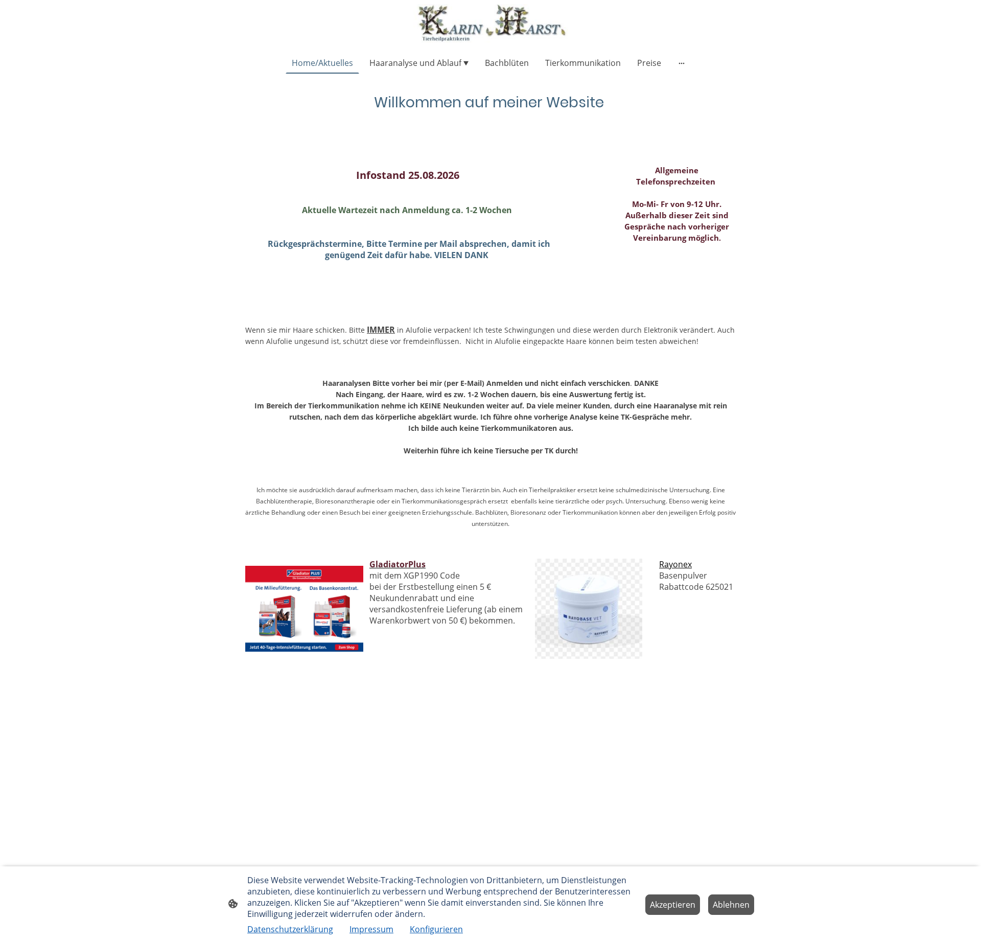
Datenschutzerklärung (290, 929)
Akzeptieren (672, 904)
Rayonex (675, 564)
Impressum (371, 929)
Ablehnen (731, 904)
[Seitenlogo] (490, 24)
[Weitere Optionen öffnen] (681, 63)
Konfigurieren (436, 929)
